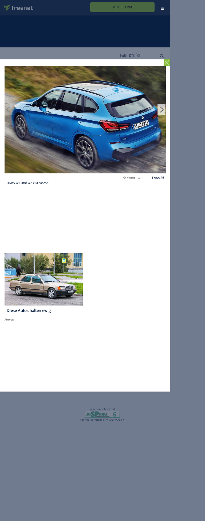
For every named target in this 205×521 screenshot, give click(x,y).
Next (161, 109)
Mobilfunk (122, 7)
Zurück (167, 62)
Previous (9, 109)
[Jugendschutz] (102, 414)
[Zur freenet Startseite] (16, 5)
